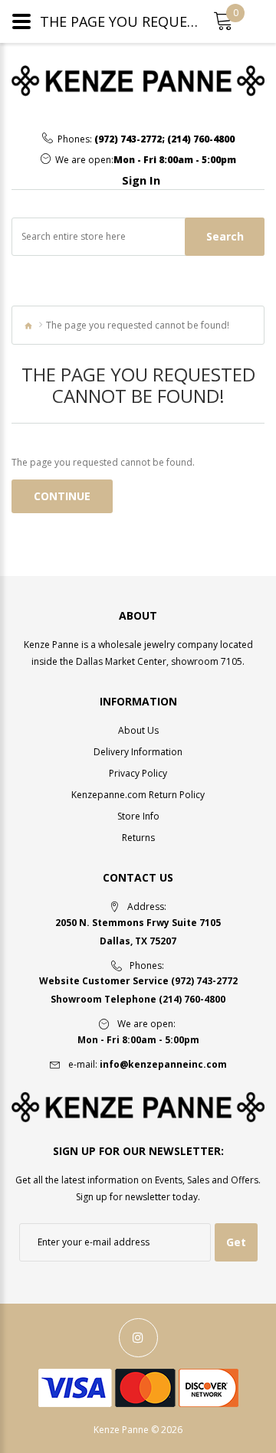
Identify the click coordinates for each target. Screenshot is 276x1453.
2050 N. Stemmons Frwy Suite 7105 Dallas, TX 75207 (138, 931)
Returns (138, 837)
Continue (62, 496)
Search (225, 236)
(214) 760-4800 (201, 139)
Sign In (141, 180)
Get (236, 1242)
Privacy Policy (138, 773)
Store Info (138, 816)
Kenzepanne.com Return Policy (138, 794)
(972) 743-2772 (128, 139)
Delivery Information (138, 751)
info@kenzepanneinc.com (163, 1064)
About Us (138, 730)
